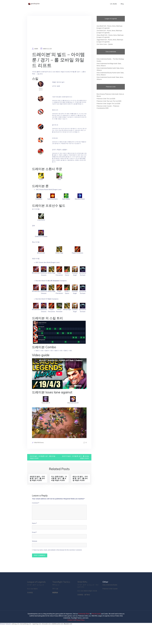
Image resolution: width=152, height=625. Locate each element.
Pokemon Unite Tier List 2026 (106, 98)
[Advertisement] (59, 33)
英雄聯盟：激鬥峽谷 (83, 594)
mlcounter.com (46, 624)
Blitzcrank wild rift (72, 403)
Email (34, 532)
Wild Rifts (82, 582)
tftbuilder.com (68, 624)
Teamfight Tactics (61, 582)
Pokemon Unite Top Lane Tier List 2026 (109, 101)
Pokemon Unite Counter (110, 588)
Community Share (83, 613)
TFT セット (56, 585)
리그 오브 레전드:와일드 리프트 (87, 591)
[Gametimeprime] (34, 4)
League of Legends (36, 582)
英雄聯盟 (30, 592)
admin (36, 48)
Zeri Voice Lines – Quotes (105, 44)
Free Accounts (96, 613)
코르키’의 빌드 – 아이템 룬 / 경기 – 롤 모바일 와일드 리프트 (75, 457)
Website (34, 541)
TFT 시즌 (55, 588)
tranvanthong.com (25, 624)
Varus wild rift (46, 403)
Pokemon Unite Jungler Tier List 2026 (108, 103)
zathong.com (15, 624)
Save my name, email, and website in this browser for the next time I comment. (58, 550)
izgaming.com (36, 624)
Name (34, 523)
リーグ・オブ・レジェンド (35, 585)
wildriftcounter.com (57, 624)
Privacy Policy (80, 620)
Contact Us (71, 620)
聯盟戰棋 (55, 592)
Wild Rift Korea (39, 442)
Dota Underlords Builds (110, 585)
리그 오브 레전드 (32, 588)
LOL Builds (113, 4)
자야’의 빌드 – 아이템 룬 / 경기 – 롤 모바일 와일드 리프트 (42, 457)
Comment (35, 503)
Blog (122, 4)
